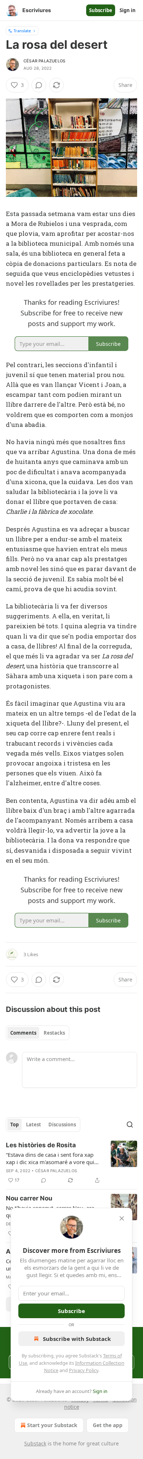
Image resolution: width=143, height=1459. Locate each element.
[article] (71, 1163)
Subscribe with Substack (77, 1338)
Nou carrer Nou (29, 1198)
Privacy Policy (83, 1370)
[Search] (129, 1124)
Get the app (107, 1425)
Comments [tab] (23, 1033)
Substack (35, 1443)
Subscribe (100, 10)
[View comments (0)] (39, 85)
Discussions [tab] (62, 1124)
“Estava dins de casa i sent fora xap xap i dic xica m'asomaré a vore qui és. (50, 1158)
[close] (122, 1218)
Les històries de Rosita (41, 1145)
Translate (22, 30)
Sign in (128, 10)
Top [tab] (14, 1124)
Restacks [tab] (54, 1033)
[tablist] (37, 1032)
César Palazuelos (44, 60)
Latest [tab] (33, 1124)
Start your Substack (52, 1425)
